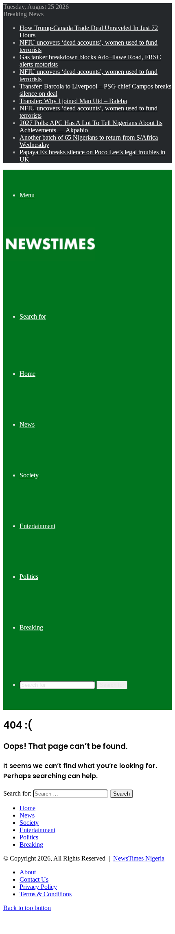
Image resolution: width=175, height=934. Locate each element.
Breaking (31, 627)
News (27, 424)
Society (29, 475)
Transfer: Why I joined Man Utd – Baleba (73, 100)
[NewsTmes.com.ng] (49, 259)
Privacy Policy (38, 886)
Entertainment (37, 525)
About (28, 872)
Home (27, 373)
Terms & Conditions (46, 894)
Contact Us (34, 879)
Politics (29, 576)
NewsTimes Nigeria (138, 858)
